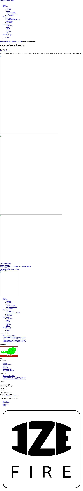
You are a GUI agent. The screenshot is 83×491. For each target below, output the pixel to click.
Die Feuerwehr (10, 18)
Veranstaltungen (10, 12)
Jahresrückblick (10, 15)
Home (4, 5)
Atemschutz (9, 25)
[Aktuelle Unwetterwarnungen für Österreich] (9, 356)
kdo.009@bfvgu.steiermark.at (11, 395)
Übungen (8, 9)
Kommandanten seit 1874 (13, 19)
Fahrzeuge (9, 22)
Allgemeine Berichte (11, 14)
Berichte (5, 6)
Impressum (6, 404)
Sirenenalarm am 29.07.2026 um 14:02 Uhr (14, 341)
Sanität (8, 28)
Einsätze (8, 8)
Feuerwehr (6, 16)
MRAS (8, 32)
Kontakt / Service (7, 34)
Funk (7, 27)
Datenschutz (6, 402)
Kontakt (8, 35)
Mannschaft (9, 21)
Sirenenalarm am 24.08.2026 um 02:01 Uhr (14, 337)
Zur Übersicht (3, 270)
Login (4, 405)
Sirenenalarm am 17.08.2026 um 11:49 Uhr (14, 340)
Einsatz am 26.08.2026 (9, 335)
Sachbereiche (6, 24)
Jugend (8, 11)
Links (7, 37)
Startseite (2, 41)
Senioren (8, 31)
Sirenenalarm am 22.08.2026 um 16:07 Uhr (14, 338)
